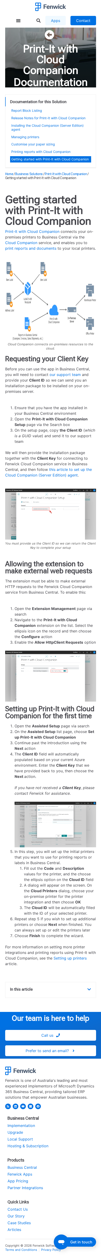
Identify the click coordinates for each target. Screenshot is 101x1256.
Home (9, 174)
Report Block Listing (26, 110)
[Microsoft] (30, 1106)
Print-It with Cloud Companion (50, 59)
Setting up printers (70, 958)
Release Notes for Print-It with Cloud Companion (48, 118)
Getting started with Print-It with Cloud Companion (50, 159)
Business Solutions (29, 174)
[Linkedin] (15, 1106)
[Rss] (8, 1106)
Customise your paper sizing (33, 144)
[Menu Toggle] (18, 20)
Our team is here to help (50, 1018)
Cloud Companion (21, 242)
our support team (65, 374)
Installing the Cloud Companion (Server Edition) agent (47, 127)
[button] (89, 989)
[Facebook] (38, 1106)
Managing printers (25, 137)
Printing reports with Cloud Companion (40, 152)
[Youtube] (23, 1106)
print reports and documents (30, 248)
